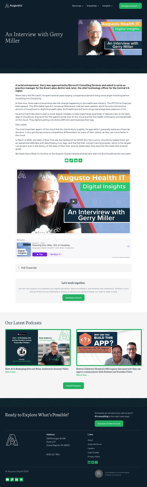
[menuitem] (78, 5)
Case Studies (93, 452)
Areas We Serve (95, 444)
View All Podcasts (73, 386)
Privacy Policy (94, 456)
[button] (73, 201)
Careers (91, 448)
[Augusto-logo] (14, 6)
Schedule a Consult (73, 298)
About (90, 440)
